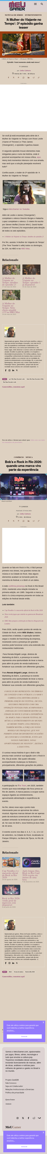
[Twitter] (23, 1118)
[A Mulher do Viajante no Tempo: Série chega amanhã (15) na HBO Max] (11, 295)
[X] (13, 77)
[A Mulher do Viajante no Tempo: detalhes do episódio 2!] (11, 269)
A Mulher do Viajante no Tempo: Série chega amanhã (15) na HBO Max (11, 308)
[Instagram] (9, 370)
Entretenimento (33, 15)
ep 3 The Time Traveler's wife (17, 379)
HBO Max (25, 249)
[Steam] (39, 1118)
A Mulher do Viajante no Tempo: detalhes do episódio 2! (24, 237)
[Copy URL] (38, 77)
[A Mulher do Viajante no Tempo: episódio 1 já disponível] (31, 269)
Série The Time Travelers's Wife (35, 379)
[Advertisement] (23, 108)
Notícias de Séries (14, 15)
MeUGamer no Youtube (19, 209)
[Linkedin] (28, 77)
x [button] (43, 1132)
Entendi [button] (24, 1146)
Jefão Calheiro (25, 70)
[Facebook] (8, 77)
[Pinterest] (18, 77)
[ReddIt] (33, 77)
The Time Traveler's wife (9, 382)
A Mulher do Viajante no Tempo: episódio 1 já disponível (31, 281)
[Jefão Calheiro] (10, 332)
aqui (39, 157)
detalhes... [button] (11, 1141)
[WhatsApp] (23, 77)
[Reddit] (34, 1118)
